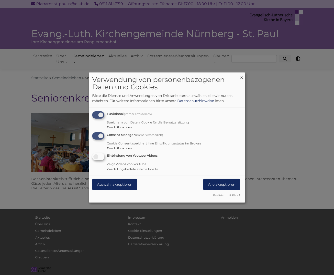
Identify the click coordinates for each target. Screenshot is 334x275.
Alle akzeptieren (221, 185)
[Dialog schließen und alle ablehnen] (241, 75)
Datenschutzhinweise (195, 101)
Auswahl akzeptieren (114, 185)
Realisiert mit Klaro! (226, 195)
